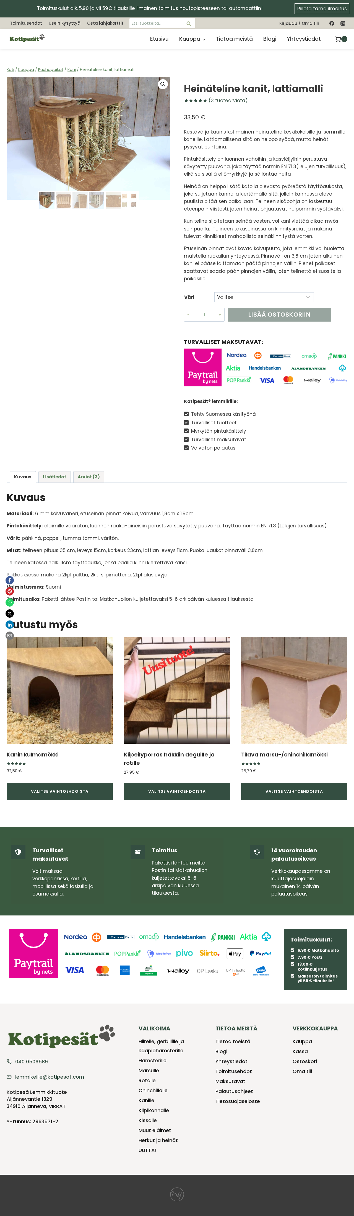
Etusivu (159, 39)
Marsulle (149, 1070)
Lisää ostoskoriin (279, 315)
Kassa (300, 1051)
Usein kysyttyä (64, 23)
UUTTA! (148, 1150)
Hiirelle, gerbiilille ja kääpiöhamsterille (161, 1046)
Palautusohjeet (234, 1091)
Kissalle (148, 1120)
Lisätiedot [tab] (54, 477)
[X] (10, 613)
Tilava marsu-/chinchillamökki (284, 754)
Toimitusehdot (26, 23)
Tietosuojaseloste (237, 1101)
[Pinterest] (10, 591)
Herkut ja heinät (158, 1140)
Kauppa (302, 1041)
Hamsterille (152, 1060)
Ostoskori (305, 1061)
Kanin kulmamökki (33, 754)
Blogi (269, 39)
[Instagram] (342, 23)
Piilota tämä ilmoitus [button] (322, 8)
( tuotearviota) (228, 100)
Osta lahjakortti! (105, 23)
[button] (163, 84)
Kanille (146, 1100)
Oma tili (302, 1071)
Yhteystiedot (304, 39)
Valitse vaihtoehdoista (59, 791)
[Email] (10, 636)
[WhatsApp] (10, 602)
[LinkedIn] (10, 624)
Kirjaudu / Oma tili (299, 23)
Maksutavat (230, 1081)
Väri (189, 297)
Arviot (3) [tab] (89, 477)
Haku (190, 23)
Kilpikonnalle (154, 1110)
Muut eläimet (155, 1130)
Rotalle (147, 1080)
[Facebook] (332, 23)
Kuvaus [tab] (23, 477)
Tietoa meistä (234, 39)
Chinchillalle (153, 1090)
